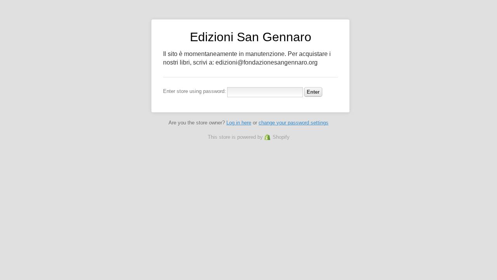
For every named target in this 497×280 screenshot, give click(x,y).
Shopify (281, 137)
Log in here (238, 123)
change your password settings (293, 123)
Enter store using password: (194, 91)
